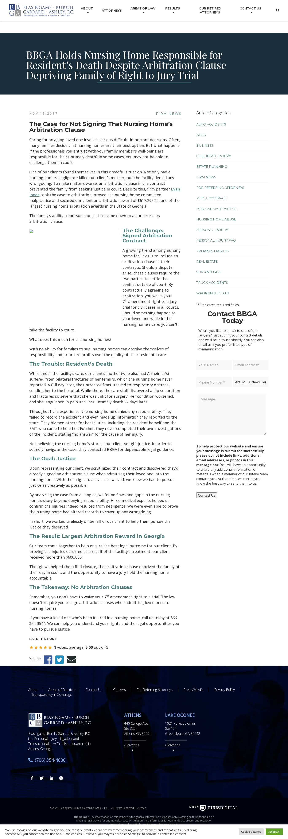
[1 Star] (31, 647)
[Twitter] (59, 659)
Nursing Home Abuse (216, 219)
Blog (201, 135)
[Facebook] (48, 659)
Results (172, 8)
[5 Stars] (50, 647)
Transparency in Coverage (51, 694)
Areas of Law (143, 8)
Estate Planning (211, 167)
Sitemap (141, 808)
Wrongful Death (212, 293)
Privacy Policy (224, 689)
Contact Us (250, 8)
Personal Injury (212, 230)
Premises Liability (213, 251)
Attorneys (112, 10)
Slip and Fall (208, 272)
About (87, 8)
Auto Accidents (211, 124)
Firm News (169, 114)
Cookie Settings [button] (251, 832)
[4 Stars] (45, 647)
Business (204, 145)
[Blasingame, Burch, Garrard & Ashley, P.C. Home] (41, 10)
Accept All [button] (274, 832)
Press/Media (193, 689)
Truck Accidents (212, 283)
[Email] (71, 659)
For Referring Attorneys (220, 188)
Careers (119, 689)
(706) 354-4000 (50, 760)
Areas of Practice (61, 689)
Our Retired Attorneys (210, 10)
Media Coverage (211, 198)
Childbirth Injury (213, 156)
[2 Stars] (36, 647)
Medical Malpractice (216, 209)
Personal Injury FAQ (216, 240)
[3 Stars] (41, 647)
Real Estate (207, 261)
